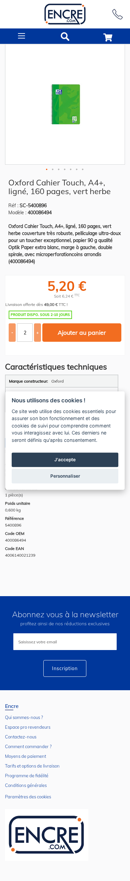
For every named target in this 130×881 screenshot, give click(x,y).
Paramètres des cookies (28, 796)
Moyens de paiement (25, 756)
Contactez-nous (20, 736)
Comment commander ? (28, 746)
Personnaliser (65, 476)
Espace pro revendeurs (27, 727)
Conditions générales (26, 785)
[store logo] (65, 14)
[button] (47, 170)
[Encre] (46, 835)
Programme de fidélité (26, 775)
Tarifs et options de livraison (32, 766)
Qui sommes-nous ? (24, 717)
